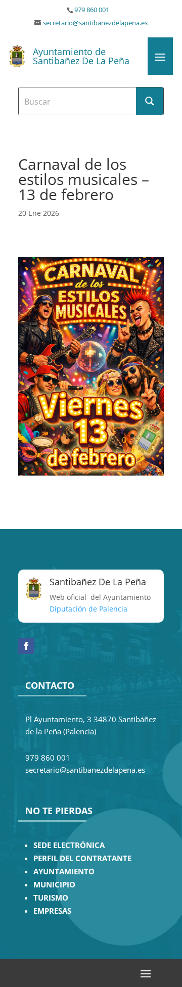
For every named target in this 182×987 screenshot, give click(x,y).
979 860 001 (91, 10)
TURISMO (50, 897)
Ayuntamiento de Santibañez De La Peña (81, 56)
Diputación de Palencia (88, 609)
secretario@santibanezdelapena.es (95, 23)
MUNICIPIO (54, 884)
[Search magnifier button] (149, 101)
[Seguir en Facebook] (26, 646)
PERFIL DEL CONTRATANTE (82, 858)
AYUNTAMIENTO (64, 871)
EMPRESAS (52, 911)
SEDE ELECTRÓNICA (69, 845)
